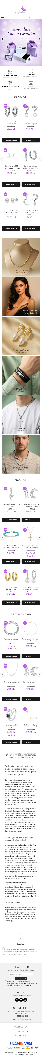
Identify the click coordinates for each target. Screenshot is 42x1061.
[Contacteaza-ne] (29, 17)
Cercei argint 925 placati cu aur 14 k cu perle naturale (11, 167)
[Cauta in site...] (39, 17)
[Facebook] (17, 1000)
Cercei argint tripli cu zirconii (30, 683)
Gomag (30, 1054)
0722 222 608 (22, 1016)
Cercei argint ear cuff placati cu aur (11, 588)
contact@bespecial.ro (22, 1019)
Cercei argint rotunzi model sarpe (11, 123)
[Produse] (3, 17)
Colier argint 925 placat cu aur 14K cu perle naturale (30, 640)
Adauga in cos (11, 140)
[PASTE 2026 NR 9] (21, 454)
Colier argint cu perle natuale (11, 683)
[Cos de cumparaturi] (34, 17)
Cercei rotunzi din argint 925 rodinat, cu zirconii (31, 167)
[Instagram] (25, 1000)
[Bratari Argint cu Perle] (21, 296)
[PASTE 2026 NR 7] (21, 375)
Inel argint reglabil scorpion (11, 726)
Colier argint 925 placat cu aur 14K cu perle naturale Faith (30, 547)
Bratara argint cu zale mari (11, 640)
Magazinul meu (20, 1027)
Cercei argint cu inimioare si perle (30, 123)
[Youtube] (21, 1000)
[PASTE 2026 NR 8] (21, 414)
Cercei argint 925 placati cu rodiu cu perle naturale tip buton (11, 211)
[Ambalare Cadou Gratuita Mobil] (21, 42)
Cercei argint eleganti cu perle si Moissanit (31, 588)
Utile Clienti (20, 1031)
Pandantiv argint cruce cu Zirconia (11, 505)
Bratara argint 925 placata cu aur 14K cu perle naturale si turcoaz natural (11, 547)
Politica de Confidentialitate (22, 985)
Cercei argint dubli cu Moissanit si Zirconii (31, 505)
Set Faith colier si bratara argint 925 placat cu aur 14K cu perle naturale (30, 726)
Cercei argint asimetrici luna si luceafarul (30, 211)
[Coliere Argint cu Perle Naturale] (21, 257)
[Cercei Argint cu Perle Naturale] (21, 336)
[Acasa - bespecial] (21, 10)
